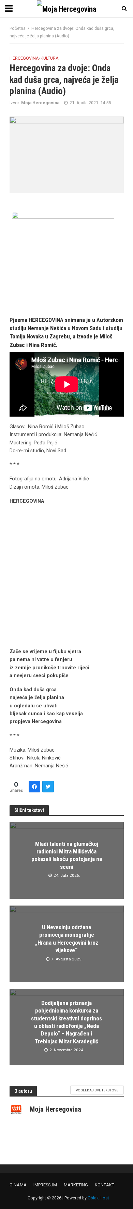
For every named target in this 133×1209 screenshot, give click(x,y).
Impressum (45, 1184)
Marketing (76, 1184)
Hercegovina (24, 58)
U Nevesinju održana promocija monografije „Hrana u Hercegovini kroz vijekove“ (66, 939)
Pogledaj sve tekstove (97, 1090)
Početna (18, 28)
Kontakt (104, 1184)
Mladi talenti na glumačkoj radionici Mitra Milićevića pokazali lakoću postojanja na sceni (66, 855)
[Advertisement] (66, 578)
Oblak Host (98, 1197)
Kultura (50, 58)
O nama (18, 1184)
